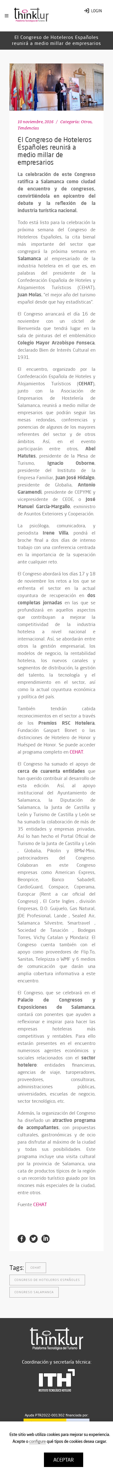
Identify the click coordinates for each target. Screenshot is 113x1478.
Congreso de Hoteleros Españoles (47, 1280)
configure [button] (37, 1441)
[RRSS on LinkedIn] (45, 1238)
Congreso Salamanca (34, 1292)
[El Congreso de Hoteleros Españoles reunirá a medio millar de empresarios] (56, 87)
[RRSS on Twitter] (34, 1238)
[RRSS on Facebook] (22, 1238)
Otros (86, 121)
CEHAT (76, 752)
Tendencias (28, 128)
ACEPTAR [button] (63, 1460)
